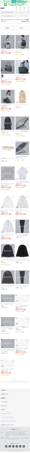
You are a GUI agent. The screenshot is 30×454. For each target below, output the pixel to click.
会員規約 (3, 409)
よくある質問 (4, 402)
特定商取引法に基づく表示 (7, 424)
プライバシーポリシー (6, 413)
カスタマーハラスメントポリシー (9, 421)
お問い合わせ (4, 405)
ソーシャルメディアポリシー (8, 417)
